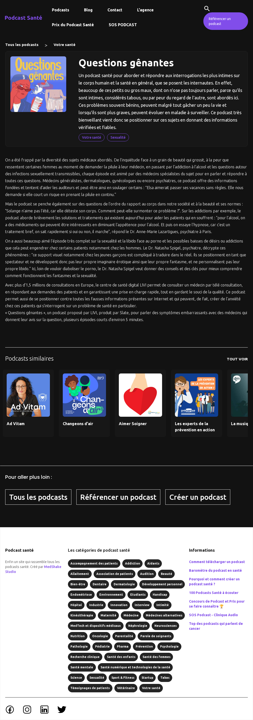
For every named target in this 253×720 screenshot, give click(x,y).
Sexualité (118, 137)
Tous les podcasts (22, 45)
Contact (114, 10)
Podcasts (60, 10)
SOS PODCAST (123, 24)
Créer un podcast (197, 497)
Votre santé (64, 45)
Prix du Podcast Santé (73, 24)
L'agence (145, 10)
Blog (88, 10)
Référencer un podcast (220, 21)
